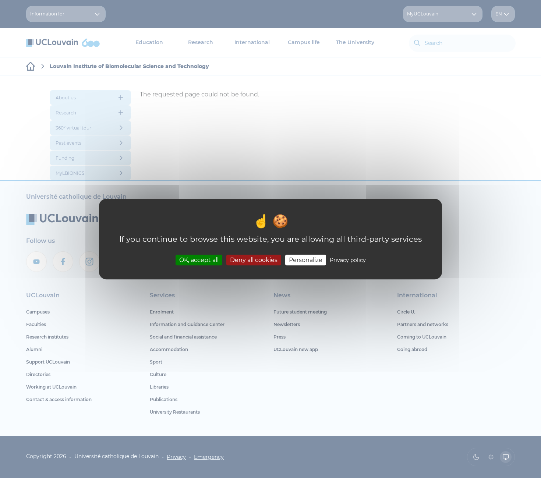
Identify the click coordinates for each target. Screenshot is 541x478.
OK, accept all (199, 259)
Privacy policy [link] (348, 260)
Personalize (305, 259)
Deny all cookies (253, 259)
